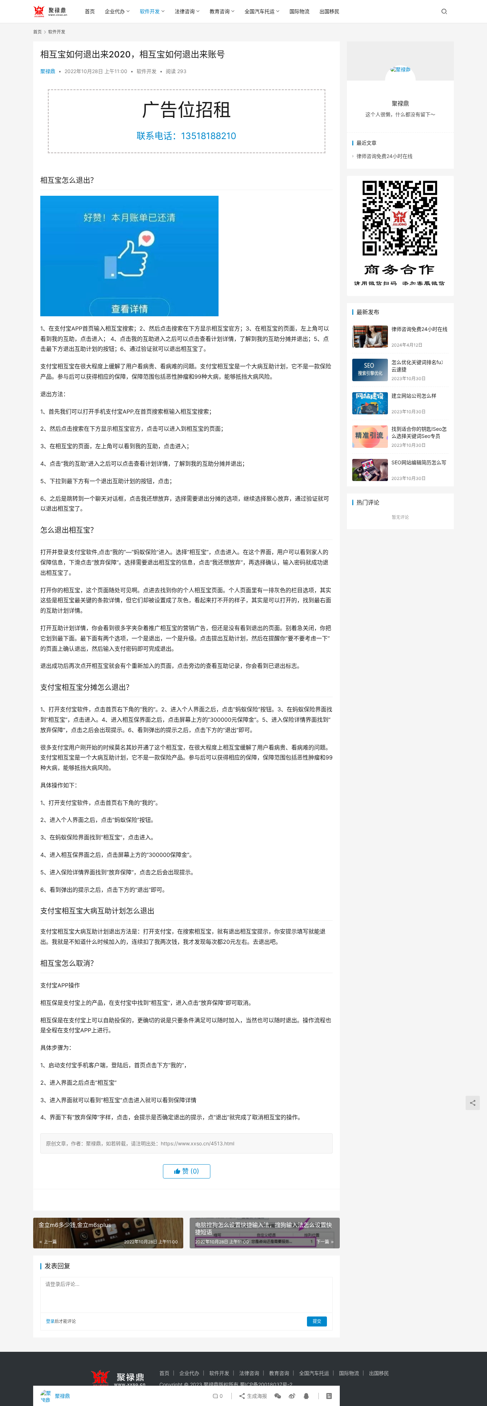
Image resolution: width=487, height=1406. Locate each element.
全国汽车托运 (260, 11)
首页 (90, 11)
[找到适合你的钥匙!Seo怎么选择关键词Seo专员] (370, 436)
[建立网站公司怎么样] (370, 403)
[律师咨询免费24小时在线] (370, 337)
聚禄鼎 (47, 71)
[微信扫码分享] (277, 1396)
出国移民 (329, 11)
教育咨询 (220, 11)
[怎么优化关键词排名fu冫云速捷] (370, 370)
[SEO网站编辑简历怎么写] (370, 470)
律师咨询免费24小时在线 (384, 156)
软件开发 (150, 11)
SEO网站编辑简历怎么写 (418, 462)
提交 (317, 1321)
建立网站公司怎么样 (413, 396)
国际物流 (299, 11)
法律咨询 (185, 11)
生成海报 (256, 1396)
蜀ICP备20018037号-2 (266, 1384)
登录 (50, 1321)
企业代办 (115, 11)
